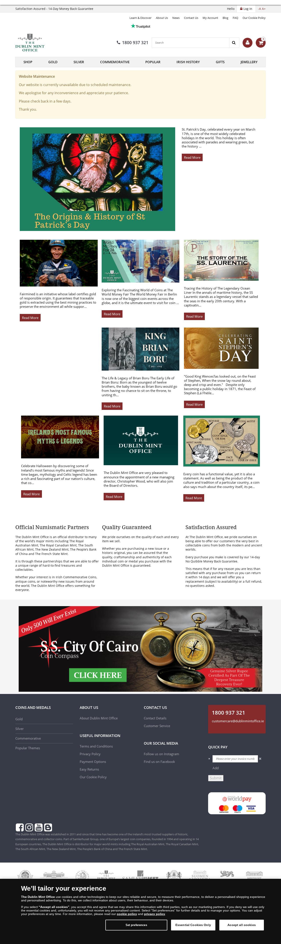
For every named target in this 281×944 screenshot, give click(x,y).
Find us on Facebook (159, 761)
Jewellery (249, 62)
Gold (53, 62)
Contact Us (191, 18)
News (176, 18)
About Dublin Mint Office (99, 718)
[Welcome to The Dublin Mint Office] (247, 43)
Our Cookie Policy (254, 18)
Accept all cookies (241, 925)
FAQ (235, 18)
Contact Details (155, 718)
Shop (27, 62)
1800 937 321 (135, 42)
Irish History (188, 62)
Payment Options (93, 761)
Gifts (220, 62)
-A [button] (259, 9)
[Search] (234, 43)
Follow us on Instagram (161, 754)
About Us (162, 18)
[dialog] (140, 911)
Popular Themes (27, 748)
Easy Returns (89, 769)
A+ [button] (264, 9)
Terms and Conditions (97, 746)
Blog (225, 18)
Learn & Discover (140, 18)
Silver (79, 62)
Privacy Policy (90, 754)
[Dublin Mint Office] (37, 42)
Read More (192, 157)
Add (216, 768)
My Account (210, 18)
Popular (152, 62)
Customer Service (157, 726)
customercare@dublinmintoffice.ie (238, 721)
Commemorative (115, 62)
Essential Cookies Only (193, 925)
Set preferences (136, 925)
